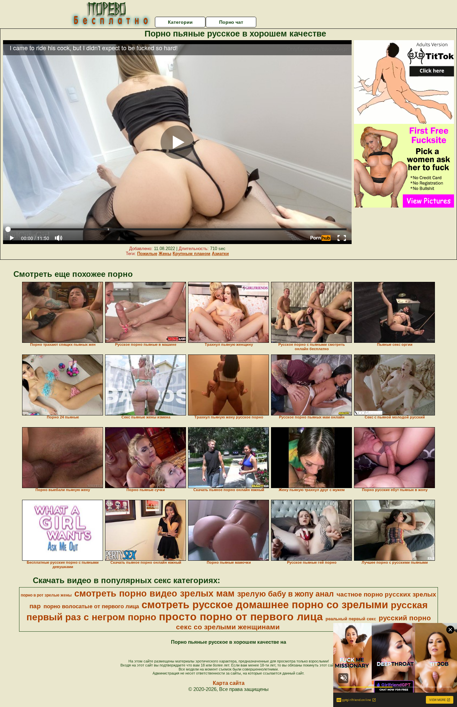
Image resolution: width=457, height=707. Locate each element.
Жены (165, 253)
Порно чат (231, 22)
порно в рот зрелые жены (46, 595)
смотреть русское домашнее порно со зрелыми (265, 604)
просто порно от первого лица (241, 617)
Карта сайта (229, 683)
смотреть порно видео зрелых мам (154, 593)
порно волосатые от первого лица (91, 606)
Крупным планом (191, 253)
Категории (180, 22)
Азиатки (220, 253)
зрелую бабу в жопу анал (285, 594)
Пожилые (147, 253)
